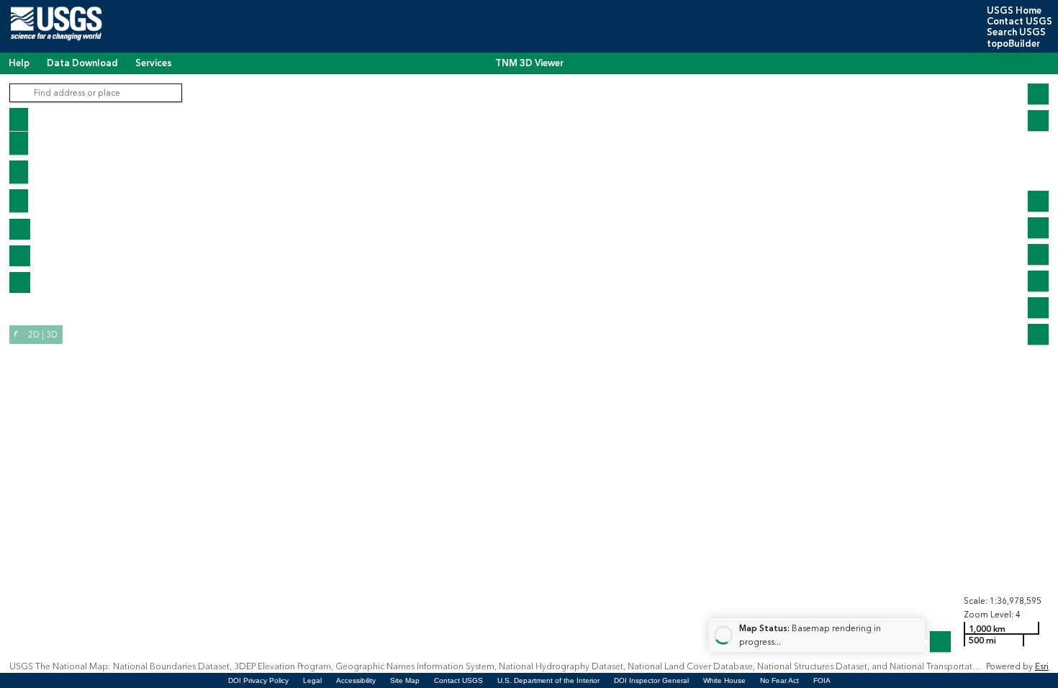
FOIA (822, 680)
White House (724, 680)
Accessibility (356, 680)
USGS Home (1014, 11)
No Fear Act (779, 680)
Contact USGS (1019, 22)
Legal (312, 680)
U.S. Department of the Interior (548, 680)
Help (19, 63)
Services (153, 63)
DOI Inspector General (651, 680)
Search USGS (1016, 32)
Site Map (405, 680)
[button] (19, 229)
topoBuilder (1013, 44)
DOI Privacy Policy (258, 680)
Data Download (82, 63)
